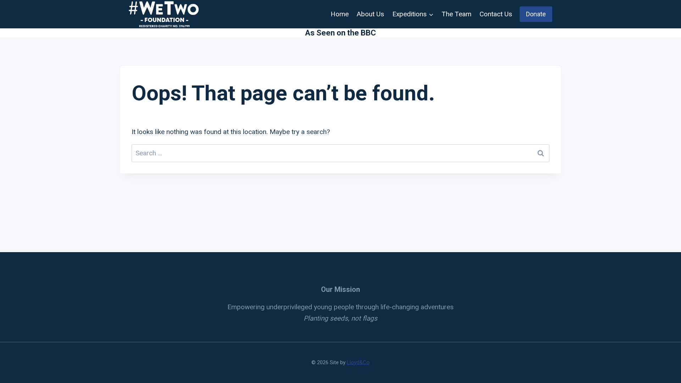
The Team (456, 14)
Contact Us (496, 14)
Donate (536, 14)
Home (340, 14)
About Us (370, 14)
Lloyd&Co (358, 362)
